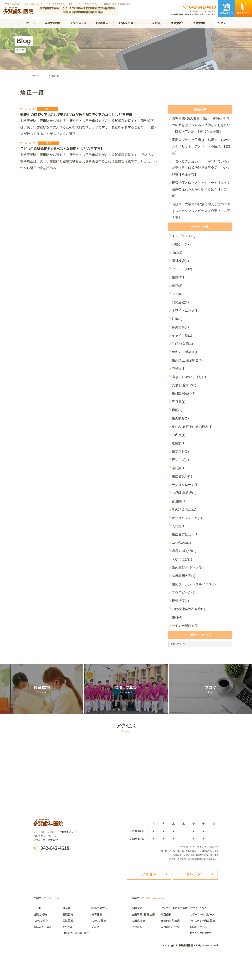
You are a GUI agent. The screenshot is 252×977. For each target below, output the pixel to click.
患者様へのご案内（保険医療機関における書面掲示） (194, 859)
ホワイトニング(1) (185, 310)
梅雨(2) (177, 410)
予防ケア (136, 908)
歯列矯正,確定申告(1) (187, 360)
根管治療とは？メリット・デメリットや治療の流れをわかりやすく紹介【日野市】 (201, 189)
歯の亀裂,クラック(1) (187, 567)
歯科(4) (177, 617)
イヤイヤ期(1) (182, 335)
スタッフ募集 (98, 920)
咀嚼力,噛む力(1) (184, 551)
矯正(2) (177, 285)
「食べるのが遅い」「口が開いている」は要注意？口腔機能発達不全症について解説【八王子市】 (201, 167)
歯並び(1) (178, 277)
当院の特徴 (52, 23)
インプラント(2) (183, 236)
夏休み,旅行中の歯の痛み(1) (192, 426)
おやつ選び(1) (182, 559)
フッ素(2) (178, 294)
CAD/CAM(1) (181, 543)
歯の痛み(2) (180, 418)
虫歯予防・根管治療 (143, 914)
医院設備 (199, 23)
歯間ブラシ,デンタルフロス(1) (194, 584)
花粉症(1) (178, 368)
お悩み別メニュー (130, 23)
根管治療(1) (180, 601)
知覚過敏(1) (180, 302)
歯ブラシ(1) (180, 451)
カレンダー (195, 874)
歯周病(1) (178, 468)
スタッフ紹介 (78, 23)
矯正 (47, 109)
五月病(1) (178, 402)
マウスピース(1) (183, 592)
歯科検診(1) (180, 261)
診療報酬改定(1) (183, 576)
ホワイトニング (198, 908)
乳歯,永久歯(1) (182, 343)
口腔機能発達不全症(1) (188, 609)
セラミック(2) (182, 269)
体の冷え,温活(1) (184, 509)
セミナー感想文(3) (185, 625)
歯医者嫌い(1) (182, 476)
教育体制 (96, 914)
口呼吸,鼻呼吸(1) (184, 493)
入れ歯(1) (178, 526)
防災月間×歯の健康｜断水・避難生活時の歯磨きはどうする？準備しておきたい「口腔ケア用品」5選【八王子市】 (201, 125)
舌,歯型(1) (179, 501)
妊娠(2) (177, 319)
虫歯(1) (177, 252)
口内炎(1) (178, 435)
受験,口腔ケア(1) (184, 385)
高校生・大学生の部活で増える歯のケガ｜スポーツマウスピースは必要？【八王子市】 (201, 210)
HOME (38, 908)
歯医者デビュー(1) (185, 534)
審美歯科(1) (180, 327)
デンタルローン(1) (185, 484)
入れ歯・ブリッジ (170, 927)
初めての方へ (99, 908)
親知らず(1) (180, 460)
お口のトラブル (198, 927)
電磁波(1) (178, 443)
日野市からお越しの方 (75, 933)
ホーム (30, 23)
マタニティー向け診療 (202, 920)
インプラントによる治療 (174, 908)
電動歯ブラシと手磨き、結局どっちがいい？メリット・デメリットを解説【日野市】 (201, 146)
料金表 (156, 23)
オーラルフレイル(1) (187, 518)
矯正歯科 (166, 914)
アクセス (220, 23)
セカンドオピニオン (201, 933)
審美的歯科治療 (170, 920)
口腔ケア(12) (181, 244)
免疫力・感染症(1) (185, 352)
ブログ (95, 927)
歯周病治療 (138, 920)
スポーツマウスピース (202, 914)
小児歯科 (136, 927)
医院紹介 (177, 23)
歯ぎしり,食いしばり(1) (189, 377)
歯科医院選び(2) (183, 393)
